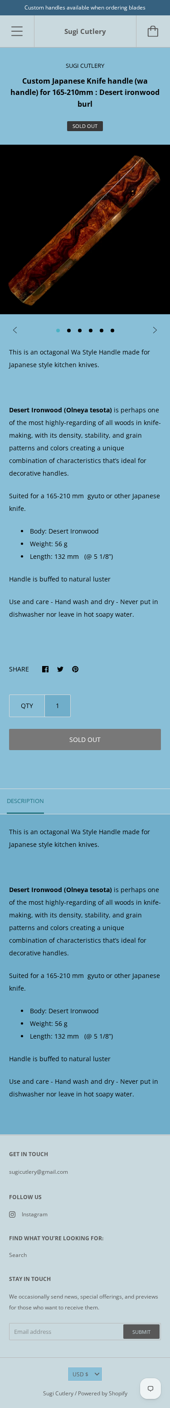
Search (18, 1255)
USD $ (80, 1374)
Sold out (85, 739)
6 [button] (112, 330)
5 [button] (101, 330)
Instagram (35, 1214)
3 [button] (80, 330)
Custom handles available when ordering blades (85, 7)
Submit (141, 1331)
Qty (27, 705)
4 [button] (90, 330)
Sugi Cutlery (58, 1393)
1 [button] (58, 330)
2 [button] (69, 330)
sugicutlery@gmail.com (38, 1172)
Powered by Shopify (102, 1393)
